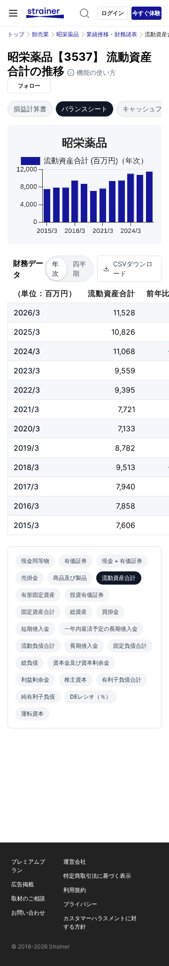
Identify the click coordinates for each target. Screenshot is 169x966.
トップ (16, 34)
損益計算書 (30, 109)
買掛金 (110, 611)
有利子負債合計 (121, 679)
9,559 (125, 370)
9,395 (125, 390)
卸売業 (40, 34)
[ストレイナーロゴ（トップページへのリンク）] (45, 13)
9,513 (125, 467)
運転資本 (32, 713)
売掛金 (29, 577)
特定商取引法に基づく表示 (97, 875)
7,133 (126, 428)
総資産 (78, 611)
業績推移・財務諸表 (111, 34)
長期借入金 (84, 645)
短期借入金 (35, 628)
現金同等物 (35, 560)
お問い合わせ (28, 912)
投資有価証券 (87, 594)
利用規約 (74, 889)
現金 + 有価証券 (122, 560)
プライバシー (80, 904)
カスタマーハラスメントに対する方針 (100, 922)
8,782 (125, 448)
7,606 (125, 525)
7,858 (125, 506)
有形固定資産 (38, 594)
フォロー (29, 85)
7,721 (126, 409)
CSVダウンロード (133, 268)
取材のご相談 (28, 898)
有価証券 (75, 560)
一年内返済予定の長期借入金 (101, 628)
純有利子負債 (38, 696)
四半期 (79, 268)
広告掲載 (22, 884)
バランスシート (84, 109)
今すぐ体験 (146, 13)
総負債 (29, 662)
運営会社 (74, 861)
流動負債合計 (38, 645)
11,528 (124, 312)
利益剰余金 (35, 679)
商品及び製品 (70, 577)
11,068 (124, 351)
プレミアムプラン (28, 866)
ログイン (112, 13)
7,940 (125, 486)
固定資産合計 (38, 611)
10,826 (123, 332)
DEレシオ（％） (90, 696)
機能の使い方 (95, 72)
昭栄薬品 (67, 34)
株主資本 (75, 679)
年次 (55, 268)
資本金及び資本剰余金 (81, 662)
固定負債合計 (130, 645)
